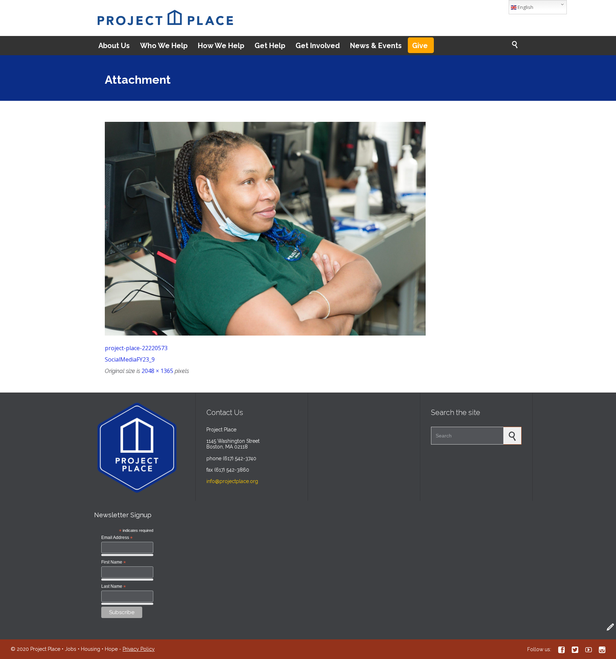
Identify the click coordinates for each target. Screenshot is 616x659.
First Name (113, 562)
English (525, 7)
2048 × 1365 (157, 371)
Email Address (117, 538)
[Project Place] (165, 18)
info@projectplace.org (232, 481)
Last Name (113, 587)
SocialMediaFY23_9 (130, 359)
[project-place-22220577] (308, 229)
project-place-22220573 (136, 348)
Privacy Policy (139, 649)
